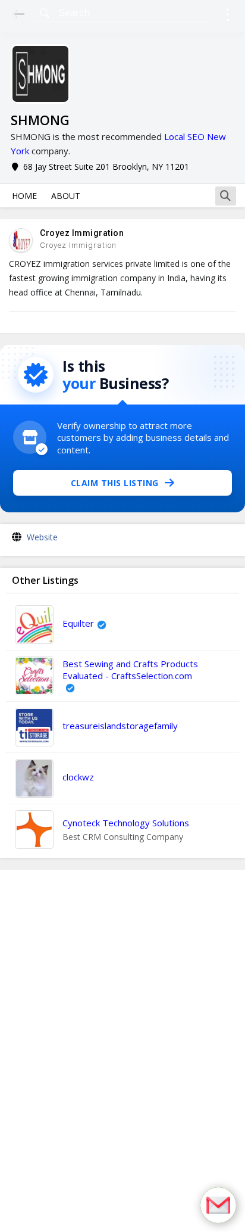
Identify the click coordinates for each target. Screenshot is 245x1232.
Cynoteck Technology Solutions (125, 823)
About (65, 195)
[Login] (227, 16)
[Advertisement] (122, 1051)
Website (42, 537)
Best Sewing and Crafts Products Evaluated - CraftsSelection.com (130, 670)
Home (24, 195)
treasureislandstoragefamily (120, 726)
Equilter (78, 623)
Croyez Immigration (82, 233)
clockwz (78, 777)
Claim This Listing (115, 483)
